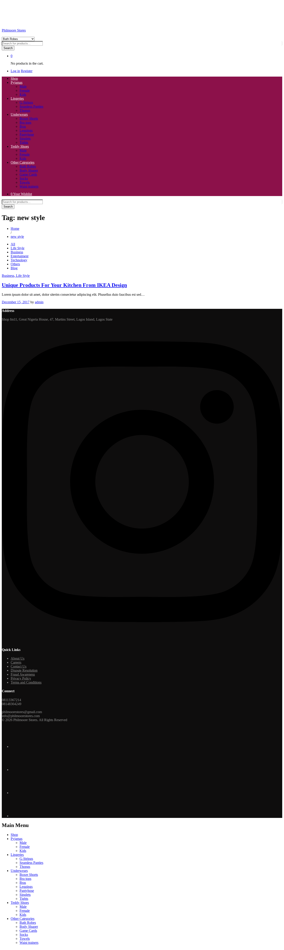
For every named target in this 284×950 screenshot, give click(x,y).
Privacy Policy (21, 678)
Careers (16, 662)
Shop (14, 78)
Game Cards (28, 174)
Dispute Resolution (24, 670)
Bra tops (25, 122)
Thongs (25, 110)
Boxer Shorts (29, 118)
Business (17, 252)
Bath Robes (28, 166)
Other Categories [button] (22, 162)
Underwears (19, 871)
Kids (23, 94)
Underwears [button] (19, 114)
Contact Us (18, 666)
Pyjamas (16, 839)
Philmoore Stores (14, 30)
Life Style (17, 248)
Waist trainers (29, 186)
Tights (24, 142)
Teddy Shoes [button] (20, 146)
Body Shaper (29, 170)
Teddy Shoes (20, 902)
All (13, 244)
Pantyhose (27, 134)
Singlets (25, 138)
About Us (17, 658)
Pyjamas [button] (16, 82)
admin (39, 302)
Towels (25, 182)
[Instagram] (142, 641)
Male (23, 86)
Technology (19, 260)
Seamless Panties (31, 106)
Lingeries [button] (17, 98)
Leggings (26, 130)
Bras (23, 126)
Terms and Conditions (26, 682)
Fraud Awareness (23, 674)
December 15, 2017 (16, 302)
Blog (14, 268)
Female (25, 90)
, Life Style (22, 276)
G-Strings (26, 102)
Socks (24, 178)
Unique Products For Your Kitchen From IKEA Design (64, 285)
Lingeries (17, 855)
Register (26, 71)
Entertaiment (19, 256)
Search (8, 48)
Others (15, 264)
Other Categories (22, 918)
